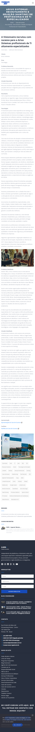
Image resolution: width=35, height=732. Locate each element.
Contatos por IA (5, 667)
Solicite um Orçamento (7, 697)
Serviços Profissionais (7, 676)
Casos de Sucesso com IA (8, 687)
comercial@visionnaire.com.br (12, 642)
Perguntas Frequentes (7, 661)
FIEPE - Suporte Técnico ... (13, 527)
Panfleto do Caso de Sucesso (9, 428)
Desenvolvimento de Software (9, 674)
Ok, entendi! (17, 725)
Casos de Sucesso (20, 22)
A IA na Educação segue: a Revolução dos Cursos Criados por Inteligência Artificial (18, 612)
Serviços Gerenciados (7, 680)
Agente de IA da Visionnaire (9, 665)
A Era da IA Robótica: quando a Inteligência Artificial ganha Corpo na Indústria (19, 602)
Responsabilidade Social (8, 669)
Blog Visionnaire (7, 596)
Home (12, 22)
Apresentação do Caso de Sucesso (11, 422)
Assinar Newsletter (14, 591)
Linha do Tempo (5, 658)
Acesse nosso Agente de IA (11, 645)
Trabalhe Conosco (6, 693)
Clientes (3, 689)
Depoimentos (5, 691)
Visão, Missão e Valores (7, 656)
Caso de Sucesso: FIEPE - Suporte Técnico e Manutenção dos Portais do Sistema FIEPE (18, 607)
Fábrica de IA (5, 671)
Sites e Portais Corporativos (9, 678)
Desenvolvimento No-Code (8, 682)
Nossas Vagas (5, 695)
